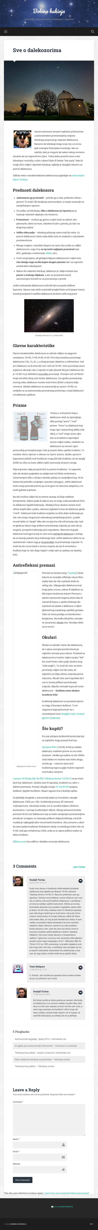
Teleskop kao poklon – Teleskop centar (34, 1066)
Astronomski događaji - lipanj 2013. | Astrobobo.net (40, 1039)
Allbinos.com (19, 841)
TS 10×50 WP (62, 786)
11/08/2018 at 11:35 (37, 969)
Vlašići (48, 253)
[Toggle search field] (92, 31)
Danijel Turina (37, 879)
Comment (18, 1102)
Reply (80, 881)
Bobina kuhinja (49, 10)
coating (72, 573)
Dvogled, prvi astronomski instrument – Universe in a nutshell (46, 1045)
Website (16, 1164)
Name (16, 1139)
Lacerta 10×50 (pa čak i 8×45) (28, 778)
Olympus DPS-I (49, 747)
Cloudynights (65, 1207)
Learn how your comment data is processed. (66, 1193)
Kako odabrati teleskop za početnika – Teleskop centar (42, 1059)
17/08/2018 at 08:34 (41, 994)
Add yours (79, 867)
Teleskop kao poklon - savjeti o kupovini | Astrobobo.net (43, 1052)
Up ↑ (92, 1224)
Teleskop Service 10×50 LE (58, 778)
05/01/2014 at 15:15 (37, 883)
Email (16, 1152)
